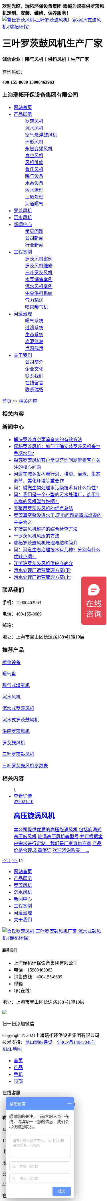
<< (5, 860)
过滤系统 (34, 327)
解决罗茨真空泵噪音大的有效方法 (48, 439)
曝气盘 (9, 673)
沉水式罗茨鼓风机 (20, 719)
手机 (18, 1074)
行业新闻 (34, 245)
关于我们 (23, 355)
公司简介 (34, 362)
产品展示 (23, 114)
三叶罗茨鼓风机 (18, 754)
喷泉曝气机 (36, 307)
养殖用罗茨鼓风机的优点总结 (43, 508)
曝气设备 (34, 176)
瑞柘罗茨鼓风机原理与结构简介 (46, 542)
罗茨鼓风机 (13, 742)
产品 (18, 1067)
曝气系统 (34, 320)
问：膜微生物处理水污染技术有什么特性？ (57, 487)
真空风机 (34, 155)
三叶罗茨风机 (39, 272)
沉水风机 (34, 128)
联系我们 (34, 375)
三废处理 (34, 196)
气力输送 (34, 300)
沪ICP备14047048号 (76, 1042)
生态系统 (34, 334)
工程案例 (23, 252)
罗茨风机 (34, 121)
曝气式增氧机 (16, 685)
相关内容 (28, 401)
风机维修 (34, 162)
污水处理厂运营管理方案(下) (42, 570)
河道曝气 (34, 203)
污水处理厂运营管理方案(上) (42, 577)
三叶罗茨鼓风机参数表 (25, 765)
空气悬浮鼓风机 (41, 135)
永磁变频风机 (39, 148)
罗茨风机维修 (39, 265)
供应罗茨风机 (16, 731)
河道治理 (23, 314)
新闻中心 (23, 224)
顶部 (18, 1081)
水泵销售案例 (39, 279)
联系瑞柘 (34, 389)
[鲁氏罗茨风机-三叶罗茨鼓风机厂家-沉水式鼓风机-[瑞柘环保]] (53, 26)
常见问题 (34, 231)
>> (15, 860)
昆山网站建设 (39, 1042)
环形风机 (34, 141)
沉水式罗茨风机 (18, 708)
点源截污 (34, 348)
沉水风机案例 (39, 286)
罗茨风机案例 (39, 258)
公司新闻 (34, 238)
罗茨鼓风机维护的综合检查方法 (46, 529)
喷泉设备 (11, 662)
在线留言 (34, 382)
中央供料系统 (39, 293)
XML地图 (12, 1049)
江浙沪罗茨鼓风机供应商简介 (43, 563)
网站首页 (23, 107)
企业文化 (34, 369)
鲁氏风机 (34, 169)
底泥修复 (34, 341)
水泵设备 (34, 183)
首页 (6, 401)
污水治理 (34, 190)
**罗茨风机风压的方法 (36, 536)
